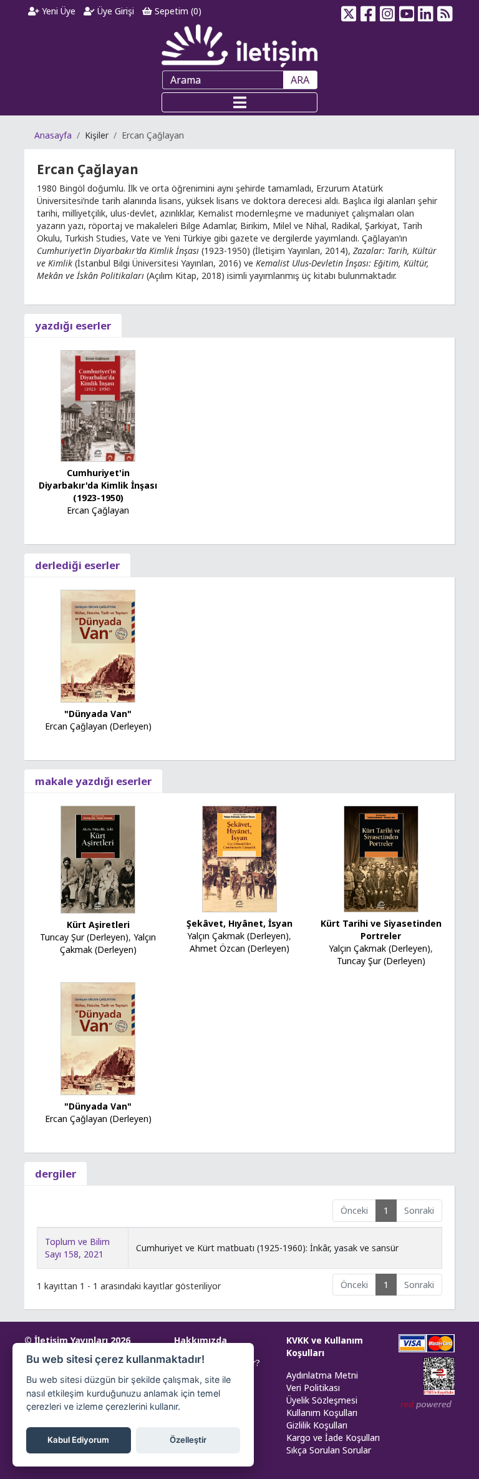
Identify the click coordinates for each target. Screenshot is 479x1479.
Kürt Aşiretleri (98, 924)
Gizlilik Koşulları (316, 1425)
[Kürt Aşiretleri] (97, 858)
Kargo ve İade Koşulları (333, 1437)
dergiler (55, 1173)
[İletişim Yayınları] (239, 45)
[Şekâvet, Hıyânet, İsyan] (239, 858)
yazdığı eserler (73, 325)
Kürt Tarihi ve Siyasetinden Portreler (381, 929)
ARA (300, 80)
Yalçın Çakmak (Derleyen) (108, 943)
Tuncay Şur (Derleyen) (84, 937)
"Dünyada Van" (98, 714)
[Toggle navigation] (239, 102)
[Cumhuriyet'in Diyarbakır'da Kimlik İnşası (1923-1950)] (97, 405)
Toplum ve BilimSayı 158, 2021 (77, 1248)
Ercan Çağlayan (98, 510)
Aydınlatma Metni (322, 1375)
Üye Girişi (114, 11)
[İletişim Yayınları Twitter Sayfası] (349, 11)
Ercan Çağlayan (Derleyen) (98, 726)
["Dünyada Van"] (97, 645)
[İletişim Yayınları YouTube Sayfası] (406, 11)
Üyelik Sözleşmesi (321, 1400)
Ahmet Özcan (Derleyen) (239, 948)
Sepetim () (176, 11)
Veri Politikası (313, 1388)
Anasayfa (53, 135)
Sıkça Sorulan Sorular (328, 1450)
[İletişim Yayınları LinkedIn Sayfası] (425, 11)
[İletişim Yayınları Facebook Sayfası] (368, 11)
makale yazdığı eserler (93, 781)
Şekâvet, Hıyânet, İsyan (239, 923)
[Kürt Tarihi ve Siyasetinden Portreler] (381, 858)
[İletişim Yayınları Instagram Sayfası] (387, 11)
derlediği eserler (77, 565)
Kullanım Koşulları (321, 1412)
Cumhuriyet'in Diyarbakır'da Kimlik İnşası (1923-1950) (98, 485)
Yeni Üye (57, 11)
